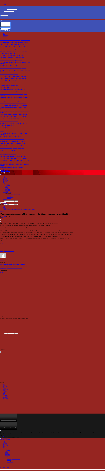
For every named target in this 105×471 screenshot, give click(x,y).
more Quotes (2, 272)
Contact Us (5, 36)
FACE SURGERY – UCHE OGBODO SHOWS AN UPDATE (14, 44)
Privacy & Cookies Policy (4, 467)
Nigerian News (7, 185)
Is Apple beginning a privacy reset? (8, 154)
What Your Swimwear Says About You (9, 85)
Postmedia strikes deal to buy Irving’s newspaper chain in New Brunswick (12, 264)
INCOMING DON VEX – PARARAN (9, 121)
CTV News (4, 216)
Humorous (4, 388)
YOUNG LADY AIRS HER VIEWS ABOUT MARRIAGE (13, 76)
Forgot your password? (4, 17)
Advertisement (5, 35)
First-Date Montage (4, 127)
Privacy (4, 34)
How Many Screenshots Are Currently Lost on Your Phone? (13, 51)
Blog (3, 33)
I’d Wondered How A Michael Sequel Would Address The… (13, 49)
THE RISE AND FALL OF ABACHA (8, 65)
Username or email (3, 9)
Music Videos (5, 181)
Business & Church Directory (8, 192)
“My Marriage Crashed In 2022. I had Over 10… (11, 118)
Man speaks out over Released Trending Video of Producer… (14, 114)
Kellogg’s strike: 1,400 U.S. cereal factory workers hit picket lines (11, 268)
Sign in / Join (5, 4)
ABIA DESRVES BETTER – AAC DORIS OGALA (12, 57)
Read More (47, 465)
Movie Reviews (7, 190)
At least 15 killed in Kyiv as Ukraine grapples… (11, 80)
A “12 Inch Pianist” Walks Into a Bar (8, 83)
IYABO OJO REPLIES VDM (7, 125)
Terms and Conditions (52, 469)
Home (4, 176)
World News (7, 184)
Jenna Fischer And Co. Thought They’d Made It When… (13, 103)
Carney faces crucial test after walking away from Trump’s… (14, 42)
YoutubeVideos (5, 180)
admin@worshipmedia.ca (9, 434)
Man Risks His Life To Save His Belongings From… (12, 139)
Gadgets (6, 191)
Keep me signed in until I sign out (7, 13)
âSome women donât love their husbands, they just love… (13, 68)
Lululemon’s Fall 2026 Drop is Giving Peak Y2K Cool (12, 46)
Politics (6, 186)
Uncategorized (5, 396)
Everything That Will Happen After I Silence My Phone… (13, 156)
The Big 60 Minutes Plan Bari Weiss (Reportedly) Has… (13, 145)
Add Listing (9, 195)
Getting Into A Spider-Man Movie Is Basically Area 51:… (13, 167)
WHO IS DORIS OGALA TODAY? (8, 53)
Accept (43, 465)
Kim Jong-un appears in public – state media (7, 251)
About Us (4, 177)
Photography (5, 178)
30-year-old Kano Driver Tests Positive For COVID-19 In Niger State (11, 246)
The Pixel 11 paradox (5, 87)
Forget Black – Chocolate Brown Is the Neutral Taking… (13, 143)
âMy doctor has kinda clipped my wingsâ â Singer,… (12, 148)
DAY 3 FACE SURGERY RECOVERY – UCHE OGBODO (13, 158)
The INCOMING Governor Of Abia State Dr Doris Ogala (13, 89)
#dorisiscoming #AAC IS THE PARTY (9, 74)
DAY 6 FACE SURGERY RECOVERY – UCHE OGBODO (13, 116)
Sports (4, 394)
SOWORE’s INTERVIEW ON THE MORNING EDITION (13, 123)
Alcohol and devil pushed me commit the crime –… (11, 91)
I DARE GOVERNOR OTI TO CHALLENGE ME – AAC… (14, 55)
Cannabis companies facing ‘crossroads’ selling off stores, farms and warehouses (13, 266)
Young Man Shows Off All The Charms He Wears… (12, 136)
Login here (8, 30)
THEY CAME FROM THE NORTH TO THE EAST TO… (13, 78)
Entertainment (7, 189)
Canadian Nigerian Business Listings (13, 194)
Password (2, 11)
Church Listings (10, 197)
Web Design (5, 179)
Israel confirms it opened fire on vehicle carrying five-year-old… (14, 105)
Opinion (4, 392)
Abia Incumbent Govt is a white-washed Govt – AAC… (12, 141)
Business (6, 187)
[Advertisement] (8, 279)
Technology (7, 188)
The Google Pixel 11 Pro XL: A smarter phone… (11, 100)
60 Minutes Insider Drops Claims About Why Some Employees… (15, 40)
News (4, 183)
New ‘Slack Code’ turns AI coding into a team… (11, 60)
